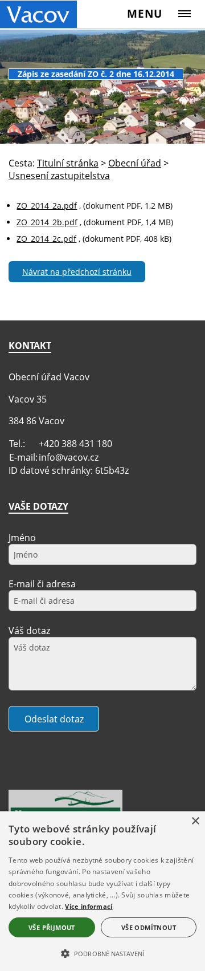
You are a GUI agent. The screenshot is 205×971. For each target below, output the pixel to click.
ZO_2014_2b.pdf (47, 222)
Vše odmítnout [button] (148, 927)
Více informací (88, 906)
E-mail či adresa (42, 584)
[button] (102, 953)
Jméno (22, 537)
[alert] (102, 891)
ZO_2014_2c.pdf (46, 238)
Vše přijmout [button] (51, 927)
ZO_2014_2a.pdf (47, 205)
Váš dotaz (29, 630)
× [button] (195, 821)
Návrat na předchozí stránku (77, 271)
